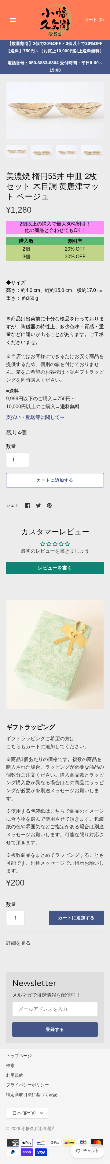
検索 (10, 1065)
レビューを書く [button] (55, 567)
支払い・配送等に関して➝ (35, 417)
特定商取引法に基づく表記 (31, 1094)
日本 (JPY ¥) (24, 1113)
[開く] (13, 20)
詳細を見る (18, 943)
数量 (11, 446)
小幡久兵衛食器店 (38, 1128)
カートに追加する (55, 480)
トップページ (19, 1056)
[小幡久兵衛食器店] (55, 19)
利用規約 (14, 1075)
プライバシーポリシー (27, 1085)
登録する (55, 1029)
